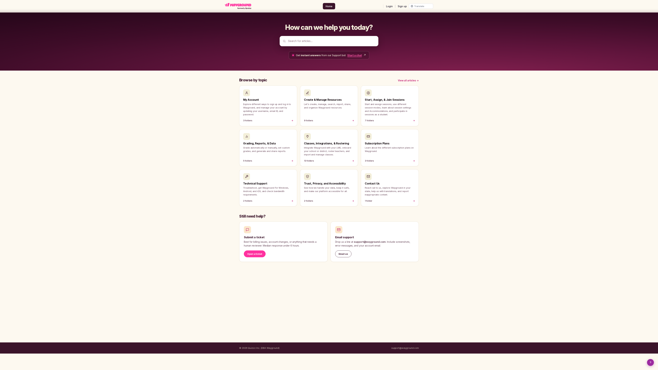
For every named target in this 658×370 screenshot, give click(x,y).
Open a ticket (254, 253)
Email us (343, 253)
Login (389, 6)
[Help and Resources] (650, 362)
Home (329, 6)
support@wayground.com (405, 348)
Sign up (402, 6)
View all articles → (408, 80)
